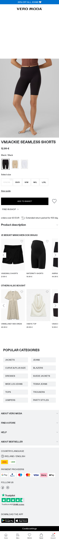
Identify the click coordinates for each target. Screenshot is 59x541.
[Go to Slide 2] (24, 133)
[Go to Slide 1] (19, 133)
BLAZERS (38, 368)
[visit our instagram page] (7, 488)
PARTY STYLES (41, 400)
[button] (6, 182)
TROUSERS (39, 392)
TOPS (8, 392)
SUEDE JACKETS (41, 376)
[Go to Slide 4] (35, 133)
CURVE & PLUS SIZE (15, 368)
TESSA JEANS (40, 384)
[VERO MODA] (29, 9)
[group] (13, 258)
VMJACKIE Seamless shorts (28, 142)
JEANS (36, 360)
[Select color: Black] (5, 164)
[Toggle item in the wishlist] (54, 201)
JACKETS (10, 360)
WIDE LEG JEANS (14, 384)
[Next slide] (55, 255)
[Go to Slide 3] (29, 133)
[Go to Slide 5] (40, 133)
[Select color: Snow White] (24, 164)
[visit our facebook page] (2, 488)
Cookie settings (29, 528)
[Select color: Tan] (15, 164)
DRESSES (10, 376)
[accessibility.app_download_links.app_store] (21, 522)
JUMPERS (10, 400)
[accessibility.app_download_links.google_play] (8, 522)
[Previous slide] (3, 255)
